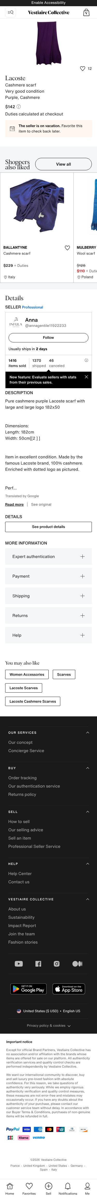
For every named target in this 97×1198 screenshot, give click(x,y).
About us (17, 909)
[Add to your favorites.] (67, 248)
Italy (54, 1170)
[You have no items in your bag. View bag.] (86, 12)
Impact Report (22, 925)
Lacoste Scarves (24, 688)
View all (63, 164)
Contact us (18, 882)
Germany (77, 1166)
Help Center (20, 873)
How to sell (19, 821)
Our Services (22, 733)
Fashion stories (23, 942)
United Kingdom (34, 1166)
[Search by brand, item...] (10, 12)
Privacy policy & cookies (46, 1025)
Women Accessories (27, 674)
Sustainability (21, 917)
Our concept (20, 742)
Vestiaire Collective (31, 899)
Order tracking (22, 778)
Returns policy (22, 794)
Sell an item (19, 838)
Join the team (21, 934)
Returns (20, 615)
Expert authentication (33, 556)
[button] (86, 12)
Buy (12, 768)
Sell (13, 812)
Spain (44, 1170)
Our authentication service (34, 786)
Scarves (64, 674)
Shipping (21, 596)
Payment (20, 576)
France (15, 1166)
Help (16, 635)
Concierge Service (26, 750)
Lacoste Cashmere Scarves (33, 701)
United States (58, 1166)
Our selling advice (25, 830)
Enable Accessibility (48, 2)
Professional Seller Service (34, 846)
